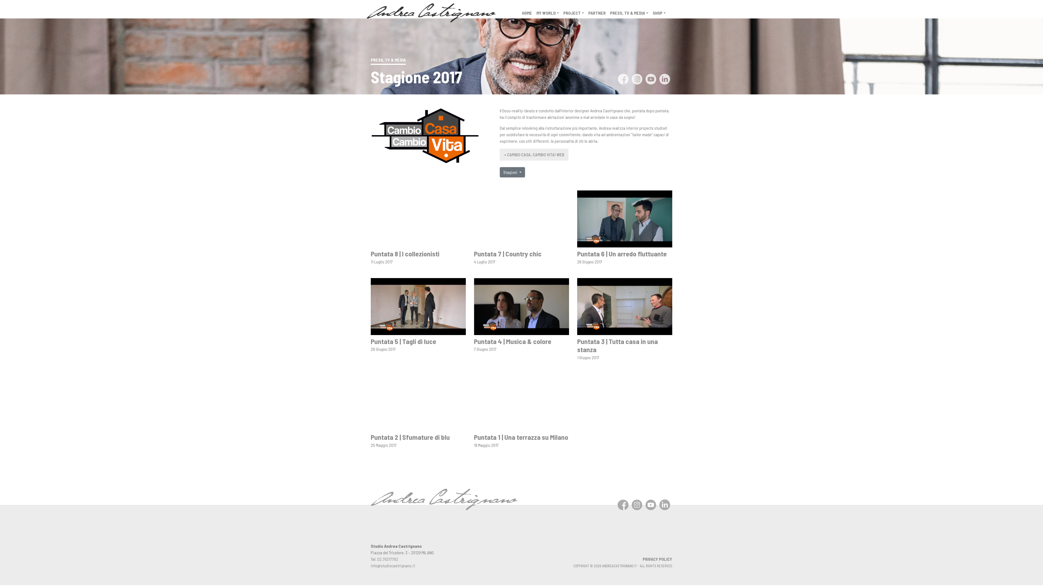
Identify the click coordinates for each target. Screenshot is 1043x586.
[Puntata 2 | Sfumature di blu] (418, 401)
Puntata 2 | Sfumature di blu (410, 437)
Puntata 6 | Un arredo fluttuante (622, 253)
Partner (597, 12)
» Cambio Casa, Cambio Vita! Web (534, 154)
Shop (657, 12)
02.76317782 (387, 559)
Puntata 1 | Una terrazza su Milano (521, 437)
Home (527, 12)
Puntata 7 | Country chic (508, 253)
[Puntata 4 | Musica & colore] (521, 305)
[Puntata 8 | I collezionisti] (418, 218)
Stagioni (510, 172)
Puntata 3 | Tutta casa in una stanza (617, 345)
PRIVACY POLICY (657, 559)
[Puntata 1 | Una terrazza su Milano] (521, 401)
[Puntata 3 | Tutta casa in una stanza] (624, 305)
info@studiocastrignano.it (393, 565)
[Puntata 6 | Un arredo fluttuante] (624, 218)
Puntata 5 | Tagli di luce (403, 341)
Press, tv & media (627, 12)
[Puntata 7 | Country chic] (521, 218)
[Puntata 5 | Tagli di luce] (418, 305)
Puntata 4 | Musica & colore (512, 341)
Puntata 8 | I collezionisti (405, 253)
